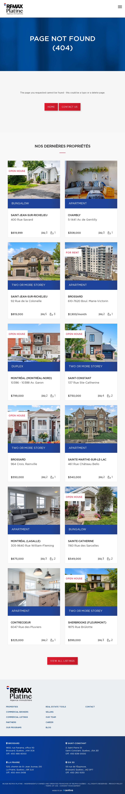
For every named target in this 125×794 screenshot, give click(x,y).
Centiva (68, 790)
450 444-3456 (18, 773)
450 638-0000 (78, 754)
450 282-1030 (77, 773)
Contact (90, 707)
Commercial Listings (17, 717)
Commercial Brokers (17, 712)
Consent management (70, 786)
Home (51, 107)
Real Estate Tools (56, 707)
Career (49, 722)
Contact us (69, 107)
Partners (11, 722)
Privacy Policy (115, 784)
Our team (51, 717)
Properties (12, 707)
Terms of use (52, 786)
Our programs (13, 727)
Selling (50, 712)
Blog (48, 727)
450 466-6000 (19, 754)
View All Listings (62, 661)
